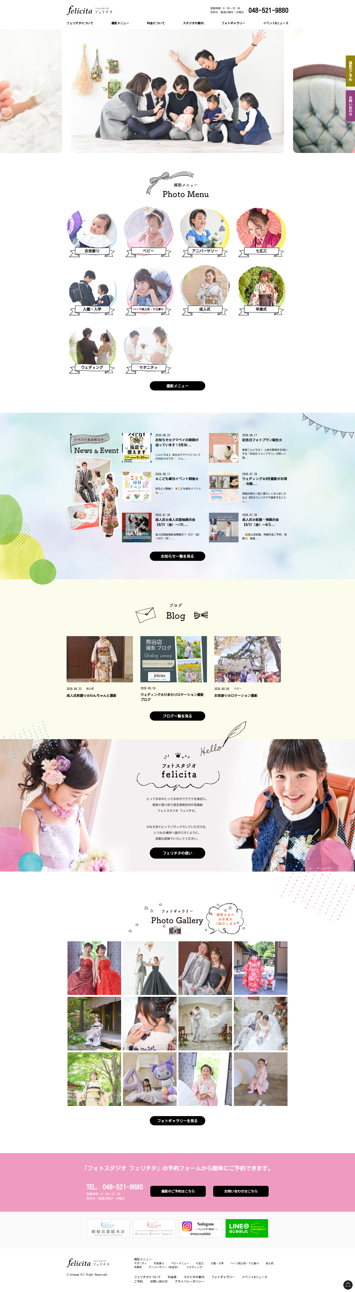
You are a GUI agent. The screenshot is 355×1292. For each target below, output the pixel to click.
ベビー (117, 43)
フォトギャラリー (233, 23)
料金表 (172, 1277)
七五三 (117, 49)
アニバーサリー (123, 79)
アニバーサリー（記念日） (164, 1267)
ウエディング (194, 1267)
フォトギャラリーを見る (177, 1121)
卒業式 (117, 73)
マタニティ (120, 32)
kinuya (74, 1274)
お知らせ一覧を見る (177, 556)
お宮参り (119, 37)
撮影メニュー (120, 23)
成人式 (117, 67)
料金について (156, 23)
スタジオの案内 (193, 23)
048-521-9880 (268, 10)
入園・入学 (120, 55)
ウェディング (122, 85)
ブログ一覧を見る (177, 716)
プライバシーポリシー (189, 1281)
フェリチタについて (80, 23)
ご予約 (138, 1281)
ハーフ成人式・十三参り (244, 1263)
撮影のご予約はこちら (178, 1191)
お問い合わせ (159, 1281)
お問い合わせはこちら (241, 1191)
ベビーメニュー (180, 1263)
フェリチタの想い (177, 853)
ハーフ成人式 (122, 61)
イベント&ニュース (275, 23)
